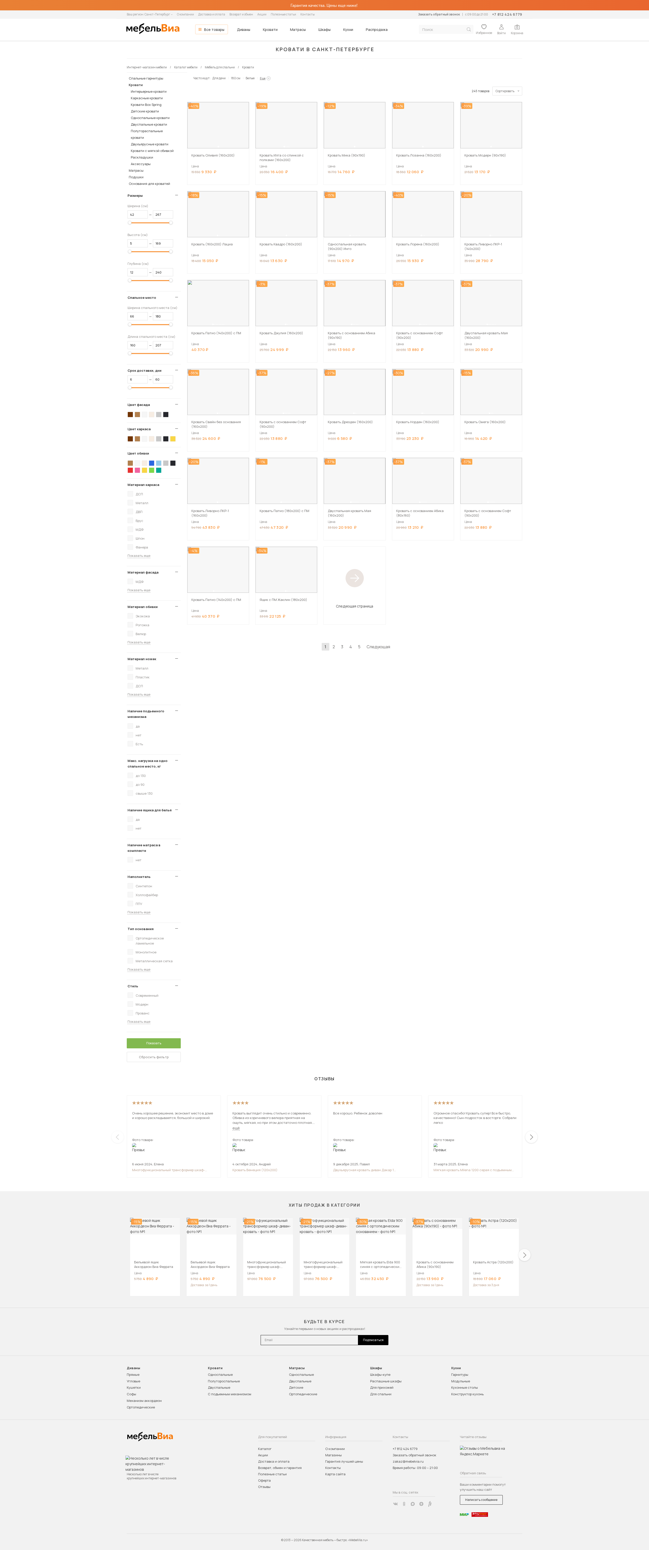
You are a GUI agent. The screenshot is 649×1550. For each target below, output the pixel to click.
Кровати (270, 29)
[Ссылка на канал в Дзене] (421, 1504)
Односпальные (220, 1374)
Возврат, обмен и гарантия (280, 1467)
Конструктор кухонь (467, 1394)
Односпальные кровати (150, 117)
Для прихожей (381, 1387)
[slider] (130, 222)
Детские (296, 1387)
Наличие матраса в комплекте (144, 848)
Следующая (378, 647)
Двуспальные (219, 1387)
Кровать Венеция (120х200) (255, 1170)
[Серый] (158, 414)
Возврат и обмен (241, 14)
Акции (261, 14)
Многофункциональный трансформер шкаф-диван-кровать (168, 1170)
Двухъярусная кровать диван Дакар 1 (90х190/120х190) (363, 1170)
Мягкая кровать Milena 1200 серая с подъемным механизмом (473, 1170)
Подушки (136, 177)
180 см (235, 78)
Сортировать (505, 91)
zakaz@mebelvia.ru (408, 1461)
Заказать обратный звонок (439, 14)
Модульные (460, 1381)
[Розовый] (137, 470)
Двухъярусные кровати (149, 144)
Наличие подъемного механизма (146, 714)
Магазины (333, 1455)
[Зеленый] (151, 470)
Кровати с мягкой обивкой (152, 150)
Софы (131, 1394)
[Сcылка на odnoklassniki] (404, 1504)
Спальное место (142, 297)
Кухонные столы (464, 1387)
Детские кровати (145, 111)
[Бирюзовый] (158, 470)
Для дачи (219, 78)
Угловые (133, 1381)
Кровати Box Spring (146, 104)
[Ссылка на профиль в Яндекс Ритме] (430, 1504)
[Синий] (151, 463)
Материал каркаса (143, 484)
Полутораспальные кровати (147, 134)
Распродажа (377, 29)
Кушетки (134, 1387)
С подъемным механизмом (229, 1394)
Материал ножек (142, 659)
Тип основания (141, 929)
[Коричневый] (137, 414)
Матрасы (298, 29)
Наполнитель (139, 876)
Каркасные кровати (147, 98)
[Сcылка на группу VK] (395, 1504)
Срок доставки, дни (144, 370)
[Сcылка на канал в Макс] (413, 1504)
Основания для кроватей (149, 183)
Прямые (133, 1374)
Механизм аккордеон (144, 1400)
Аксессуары (141, 164)
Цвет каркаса (139, 429)
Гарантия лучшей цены (344, 1461)
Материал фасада (143, 572)
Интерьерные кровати (149, 91)
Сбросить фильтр (154, 1057)
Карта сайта (335, 1474)
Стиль (133, 986)
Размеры (135, 195)
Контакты (307, 14)
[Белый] (144, 414)
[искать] (468, 29)
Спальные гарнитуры (146, 78)
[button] (218, 146)
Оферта (264, 1480)
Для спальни (380, 1394)
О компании (185, 14)
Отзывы (264, 1486)
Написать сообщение (481, 1500)
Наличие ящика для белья (150, 810)
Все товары (214, 29)
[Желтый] (173, 439)
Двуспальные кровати (149, 124)
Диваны (243, 29)
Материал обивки (143, 606)
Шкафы (324, 29)
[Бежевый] (151, 414)
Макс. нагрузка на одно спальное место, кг (148, 763)
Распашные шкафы (386, 1381)
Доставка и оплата (211, 14)
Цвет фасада (139, 404)
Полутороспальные (224, 1381)
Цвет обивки (138, 453)
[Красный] (130, 470)
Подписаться (373, 1340)
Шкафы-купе (380, 1374)
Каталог (265, 1448)
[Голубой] (158, 463)
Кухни (348, 29)
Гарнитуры (459, 1374)
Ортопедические (141, 1407)
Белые (250, 78)
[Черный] (166, 414)
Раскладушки (142, 157)
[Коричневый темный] (130, 414)
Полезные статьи (283, 14)
